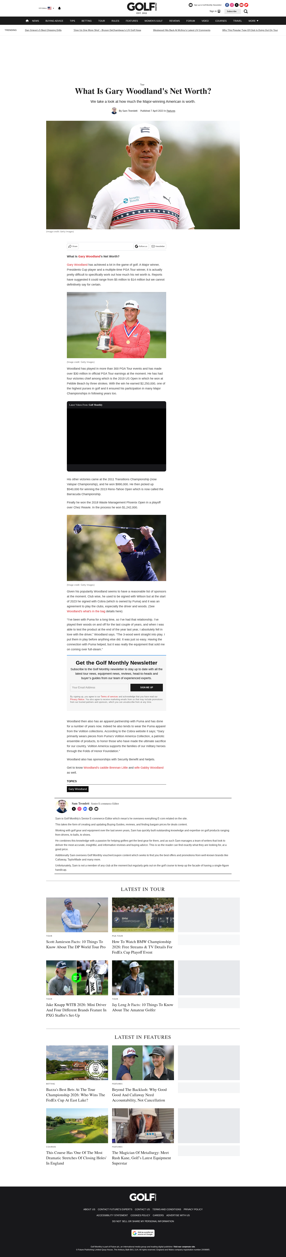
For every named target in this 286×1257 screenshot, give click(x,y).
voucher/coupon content (117, 855)
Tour (101, 21)
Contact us (142, 1209)
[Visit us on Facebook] (227, 5)
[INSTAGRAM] (80, 809)
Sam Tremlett (130, 111)
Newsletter (160, 246)
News (35, 21)
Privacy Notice (77, 699)
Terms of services (110, 696)
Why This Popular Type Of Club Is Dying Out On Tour (250, 30)
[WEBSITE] (91, 809)
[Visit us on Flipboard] (246, 5)
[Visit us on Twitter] (237, 5)
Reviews (174, 21)
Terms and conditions (166, 1209)
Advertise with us (178, 1215)
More (252, 21)
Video (205, 21)
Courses (221, 21)
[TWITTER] (74, 809)
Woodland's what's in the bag (86, 611)
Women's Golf (153, 21)
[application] (116, 436)
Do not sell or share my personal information (143, 1221)
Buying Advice (54, 21)
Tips (72, 21)
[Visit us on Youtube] (241, 5)
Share (74, 246)
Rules (115, 21)
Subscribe (232, 11)
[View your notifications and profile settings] (59, 8)
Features (132, 21)
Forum (190, 21)
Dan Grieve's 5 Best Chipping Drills (43, 30)
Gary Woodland (89, 256)
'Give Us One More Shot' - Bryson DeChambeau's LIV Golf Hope (107, 30)
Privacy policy (193, 1209)
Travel (237, 21)
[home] (27, 21)
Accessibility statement (112, 1215)
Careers (158, 1215)
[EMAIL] (97, 809)
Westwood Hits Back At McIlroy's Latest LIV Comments (181, 30)
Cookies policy (140, 1215)
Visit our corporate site (184, 1247)
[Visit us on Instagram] (232, 5)
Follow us (143, 246)
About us (89, 1209)
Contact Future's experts (115, 1209)
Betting (87, 21)
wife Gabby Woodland (149, 767)
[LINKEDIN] (86, 809)
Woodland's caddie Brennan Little (106, 767)
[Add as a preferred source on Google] (143, 1233)
